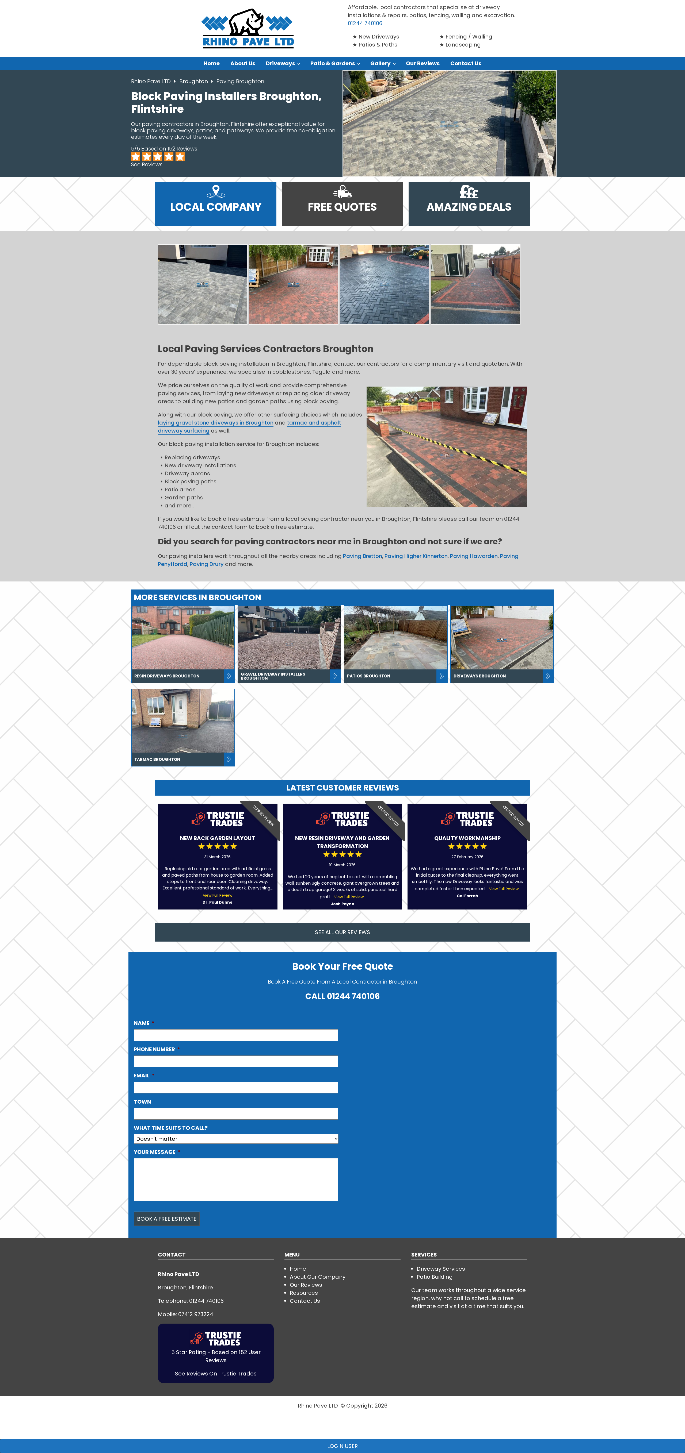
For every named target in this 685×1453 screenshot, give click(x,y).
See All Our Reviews (342, 932)
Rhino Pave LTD (151, 81)
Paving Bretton (362, 556)
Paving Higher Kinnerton (416, 556)
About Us (242, 63)
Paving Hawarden (474, 556)
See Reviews (146, 164)
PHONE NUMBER (157, 1049)
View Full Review (217, 895)
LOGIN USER (342, 1446)
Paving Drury (207, 564)
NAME (144, 1023)
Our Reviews (423, 63)
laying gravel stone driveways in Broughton (215, 422)
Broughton (194, 81)
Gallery (380, 63)
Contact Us (465, 63)
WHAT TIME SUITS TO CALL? (171, 1127)
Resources (304, 1293)
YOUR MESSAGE (157, 1151)
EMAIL (144, 1075)
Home (212, 63)
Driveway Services (441, 1269)
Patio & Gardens (332, 63)
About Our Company (317, 1277)
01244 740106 (365, 23)
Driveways (280, 63)
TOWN (142, 1101)
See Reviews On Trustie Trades (216, 1373)
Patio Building (435, 1277)
